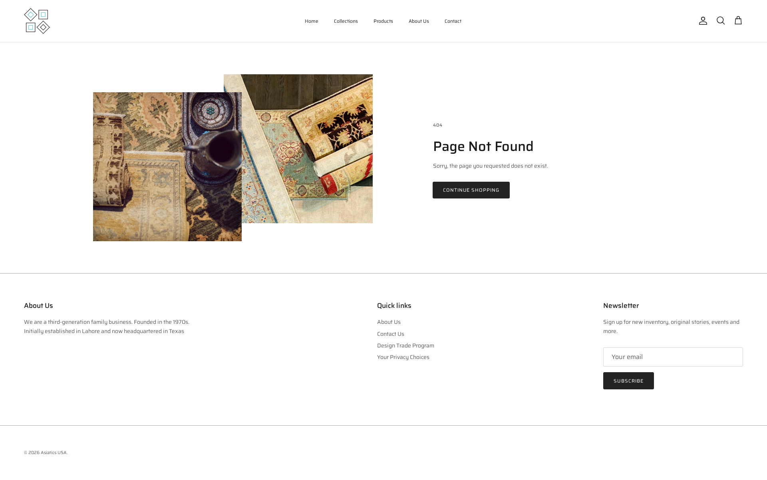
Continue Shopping (471, 190)
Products (383, 21)
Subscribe (629, 381)
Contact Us (390, 333)
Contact (453, 21)
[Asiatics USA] (37, 21)
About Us (419, 21)
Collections (346, 21)
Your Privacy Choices (403, 357)
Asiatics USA (54, 452)
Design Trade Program (405, 345)
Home (311, 21)
